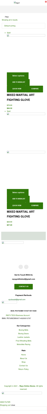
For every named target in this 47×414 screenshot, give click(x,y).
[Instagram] (21, 267)
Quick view (16, 89)
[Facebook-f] (26, 267)
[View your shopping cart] (43, 3)
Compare (35, 89)
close (13, 405)
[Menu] (5, 2)
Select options (18, 75)
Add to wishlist (18, 82)
